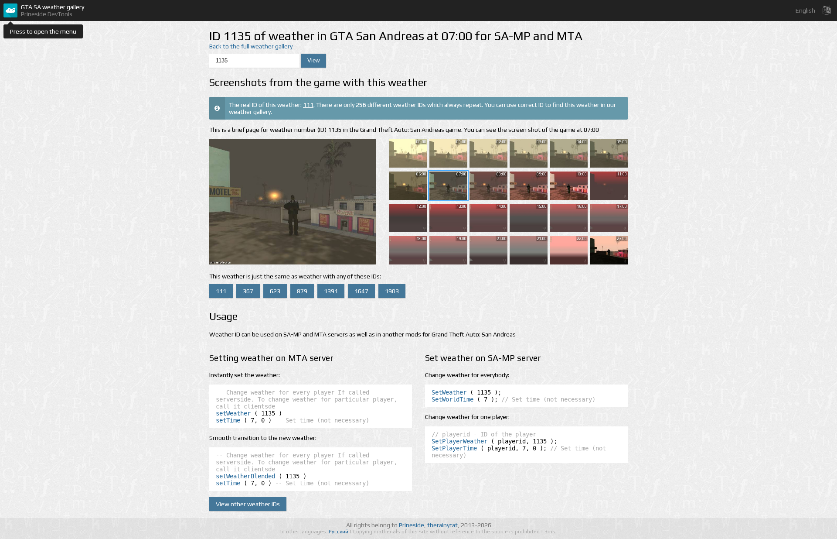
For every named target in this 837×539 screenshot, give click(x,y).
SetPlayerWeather (459, 441)
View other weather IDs (248, 504)
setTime (228, 420)
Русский (339, 532)
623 (275, 291)
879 (302, 291)
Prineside (411, 525)
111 (308, 104)
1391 (331, 291)
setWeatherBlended (245, 476)
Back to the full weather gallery (251, 46)
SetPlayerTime (454, 448)
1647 (361, 291)
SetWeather (449, 392)
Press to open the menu (43, 31)
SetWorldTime (452, 399)
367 (248, 291)
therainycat (442, 525)
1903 (392, 291)
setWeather (233, 413)
